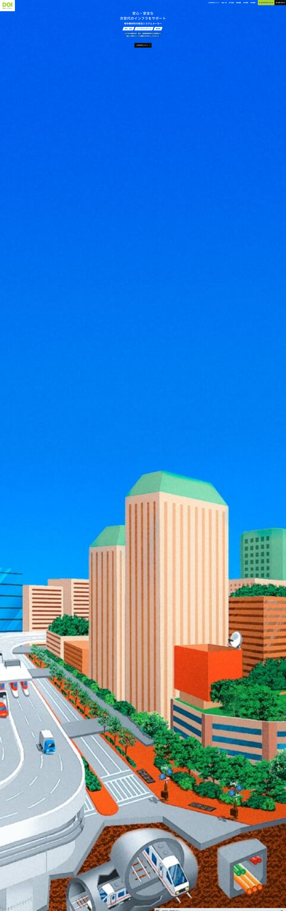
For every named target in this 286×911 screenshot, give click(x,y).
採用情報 (252, 3)
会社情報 (245, 3)
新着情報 (238, 3)
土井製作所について (213, 3)
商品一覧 (224, 3)
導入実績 (231, 3)
